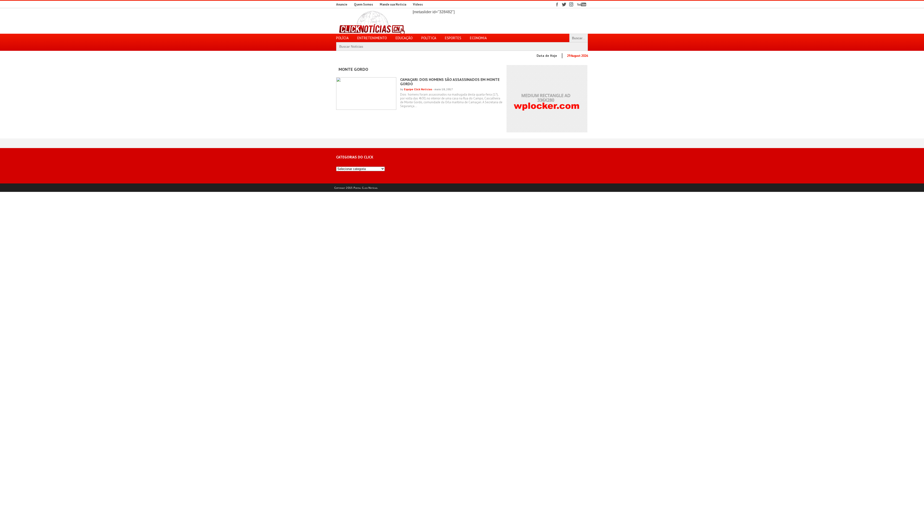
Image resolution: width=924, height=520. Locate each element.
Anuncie (341, 4)
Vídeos (418, 4)
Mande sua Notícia (393, 4)
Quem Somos (363, 4)
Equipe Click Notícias (418, 89)
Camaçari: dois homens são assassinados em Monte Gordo (450, 81)
